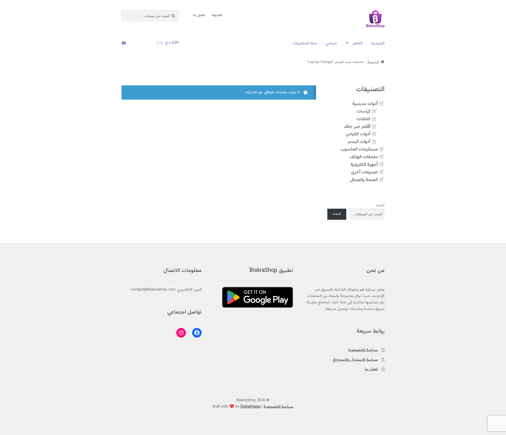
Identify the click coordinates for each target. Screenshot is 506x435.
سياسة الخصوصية (363, 350)
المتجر (357, 43)
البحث (380, 205)
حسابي (331, 43)
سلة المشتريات (305, 43)
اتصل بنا (199, 15)
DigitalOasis (250, 407)
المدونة (217, 15)
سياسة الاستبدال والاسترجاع (355, 360)
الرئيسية (378, 43)
